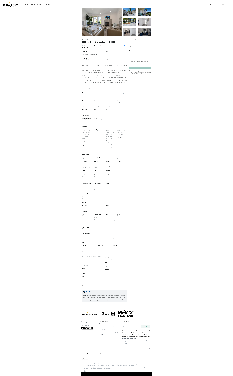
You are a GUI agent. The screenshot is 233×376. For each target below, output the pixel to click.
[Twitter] (83, 322)
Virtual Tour (125, 47)
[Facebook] (81, 322)
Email (130, 46)
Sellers (112, 324)
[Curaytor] (87, 329)
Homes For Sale (36, 4)
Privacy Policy (148, 348)
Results (47, 4)
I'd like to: (130, 54)
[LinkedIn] (86, 322)
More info (127, 373)
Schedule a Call (115, 332)
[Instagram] (91, 322)
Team (26, 4)
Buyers (101, 335)
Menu (213, 4)
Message (130, 59)
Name (130, 42)
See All (144, 31)
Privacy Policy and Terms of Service (129, 338)
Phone (130, 50)
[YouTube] (88, 322)
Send (140, 67)
